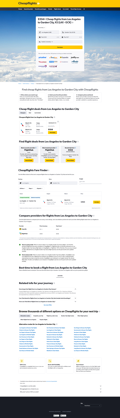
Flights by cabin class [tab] (52, 315)
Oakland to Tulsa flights (53, 339)
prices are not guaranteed (51, 381)
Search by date (28, 9)
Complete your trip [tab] (38, 315)
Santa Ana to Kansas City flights (55, 332)
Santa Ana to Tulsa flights (53, 341)
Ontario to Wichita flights (26, 343)
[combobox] (41, 27)
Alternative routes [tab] (25, 315)
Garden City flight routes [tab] (67, 315)
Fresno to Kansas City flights (54, 343)
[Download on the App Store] (63, 415)
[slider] (80, 184)
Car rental (66, 9)
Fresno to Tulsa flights (79, 343)
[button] (72, 23)
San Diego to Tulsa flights (25, 341)
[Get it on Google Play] (56, 415)
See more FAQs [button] (48, 305)
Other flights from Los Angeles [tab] (28, 319)
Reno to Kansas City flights (81, 339)
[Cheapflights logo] (27, 3)
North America (26, 83)
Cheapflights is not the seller (28, 386)
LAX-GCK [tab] (60, 275)
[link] (28, 160)
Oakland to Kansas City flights (82, 337)
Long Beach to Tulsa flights (81, 341)
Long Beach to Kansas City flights (82, 348)
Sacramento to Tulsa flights (26, 346)
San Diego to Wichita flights (26, 350)
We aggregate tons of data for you (29, 389)
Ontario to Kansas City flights (27, 330)
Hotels (50, 9)
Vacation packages (40, 9)
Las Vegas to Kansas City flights (27, 332)
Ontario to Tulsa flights (80, 334)
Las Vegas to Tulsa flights (25, 339)
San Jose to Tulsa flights (80, 332)
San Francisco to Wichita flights (55, 346)
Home (20, 9)
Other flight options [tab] (82, 315)
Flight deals (57, 9)
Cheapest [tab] (22, 112)
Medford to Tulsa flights (53, 350)
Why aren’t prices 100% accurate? (29, 392)
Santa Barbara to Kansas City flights (28, 348)
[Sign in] (84, 9)
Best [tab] (30, 112)
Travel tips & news (76, 9)
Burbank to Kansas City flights (54, 337)
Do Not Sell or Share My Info (54, 411)
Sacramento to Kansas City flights (82, 330)
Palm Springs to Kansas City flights (56, 348)
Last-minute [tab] (38, 112)
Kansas (32, 83)
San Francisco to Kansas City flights (56, 327)
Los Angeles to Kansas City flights (28, 327)
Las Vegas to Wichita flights (81, 350)
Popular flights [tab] (43, 319)
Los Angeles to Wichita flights (27, 334)
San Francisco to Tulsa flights (26, 337)
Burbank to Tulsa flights (80, 346)
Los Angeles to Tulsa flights (54, 330)
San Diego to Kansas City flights (82, 327)
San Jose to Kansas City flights (54, 334)
